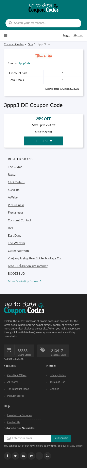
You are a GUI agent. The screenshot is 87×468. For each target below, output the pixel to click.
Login (66, 35)
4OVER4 (14, 190)
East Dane (14, 235)
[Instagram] (39, 456)
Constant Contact (19, 220)
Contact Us (13, 422)
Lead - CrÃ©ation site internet (28, 266)
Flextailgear (15, 212)
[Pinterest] (31, 456)
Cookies (54, 389)
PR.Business (16, 205)
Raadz (12, 174)
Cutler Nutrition (18, 250)
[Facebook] (7, 456)
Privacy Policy (58, 375)
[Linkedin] (23, 456)
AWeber (13, 197)
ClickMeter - (16, 182)
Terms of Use (57, 382)
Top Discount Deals (18, 389)
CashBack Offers (17, 375)
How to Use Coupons (19, 415)
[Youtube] (47, 456)
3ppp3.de (24, 63)
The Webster (16, 243)
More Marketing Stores (23, 281)
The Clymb (15, 167)
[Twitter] (15, 456)
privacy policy (75, 446)
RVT (11, 228)
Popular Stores (15, 396)
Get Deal (41, 141)
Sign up (78, 35)
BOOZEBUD (16, 273)
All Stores (12, 382)
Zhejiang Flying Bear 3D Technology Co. (35, 258)
